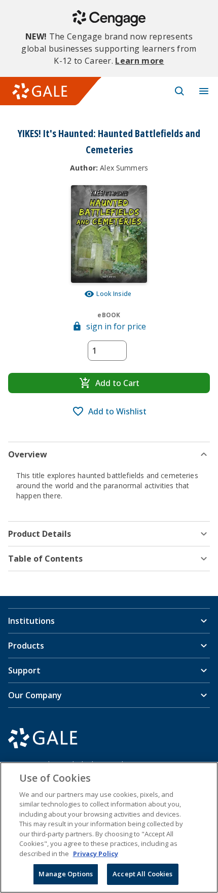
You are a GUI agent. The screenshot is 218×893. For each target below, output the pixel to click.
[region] (109, 827)
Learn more (139, 60)
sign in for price (116, 326)
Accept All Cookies (142, 873)
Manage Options (66, 873)
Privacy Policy (95, 853)
